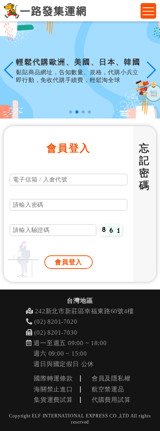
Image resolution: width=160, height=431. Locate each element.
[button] (70, 111)
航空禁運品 (108, 389)
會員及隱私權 (111, 378)
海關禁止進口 (53, 389)
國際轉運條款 (53, 378)
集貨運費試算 (53, 399)
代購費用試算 (111, 399)
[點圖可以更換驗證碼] (111, 230)
